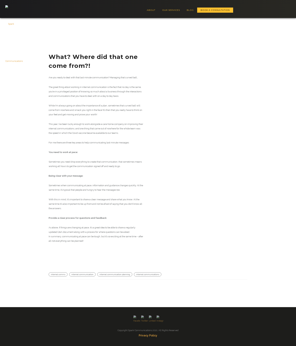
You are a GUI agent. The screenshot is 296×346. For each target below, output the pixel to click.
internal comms (58, 274)
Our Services (171, 10)
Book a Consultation (215, 10)
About (151, 10)
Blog (190, 10)
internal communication (82, 274)
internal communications (147, 274)
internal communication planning (115, 274)
